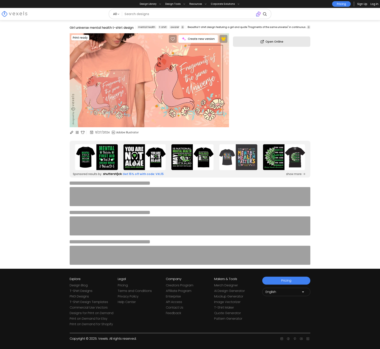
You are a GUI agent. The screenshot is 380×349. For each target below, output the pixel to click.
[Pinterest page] (294, 338)
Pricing (123, 285)
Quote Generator (227, 313)
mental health (146, 27)
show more (294, 174)
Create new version (201, 39)
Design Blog (79, 285)
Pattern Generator (228, 318)
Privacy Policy (128, 296)
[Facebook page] (288, 338)
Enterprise (173, 296)
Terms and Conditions (135, 291)
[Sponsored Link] (96, 157)
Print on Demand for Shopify (91, 324)
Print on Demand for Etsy (88, 318)
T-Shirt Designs (81, 291)
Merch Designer (226, 285)
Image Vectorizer (227, 302)
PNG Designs (79, 296)
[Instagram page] (281, 338)
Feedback (173, 313)
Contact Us (174, 307)
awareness (177, 27)
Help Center (127, 302)
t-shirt (162, 27)
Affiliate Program (178, 291)
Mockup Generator (228, 296)
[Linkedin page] (307, 338)
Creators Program (179, 285)
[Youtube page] (301, 338)
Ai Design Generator (229, 291)
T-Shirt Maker (224, 307)
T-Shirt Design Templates (89, 302)
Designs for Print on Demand (91, 313)
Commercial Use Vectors (89, 307)
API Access (174, 302)
